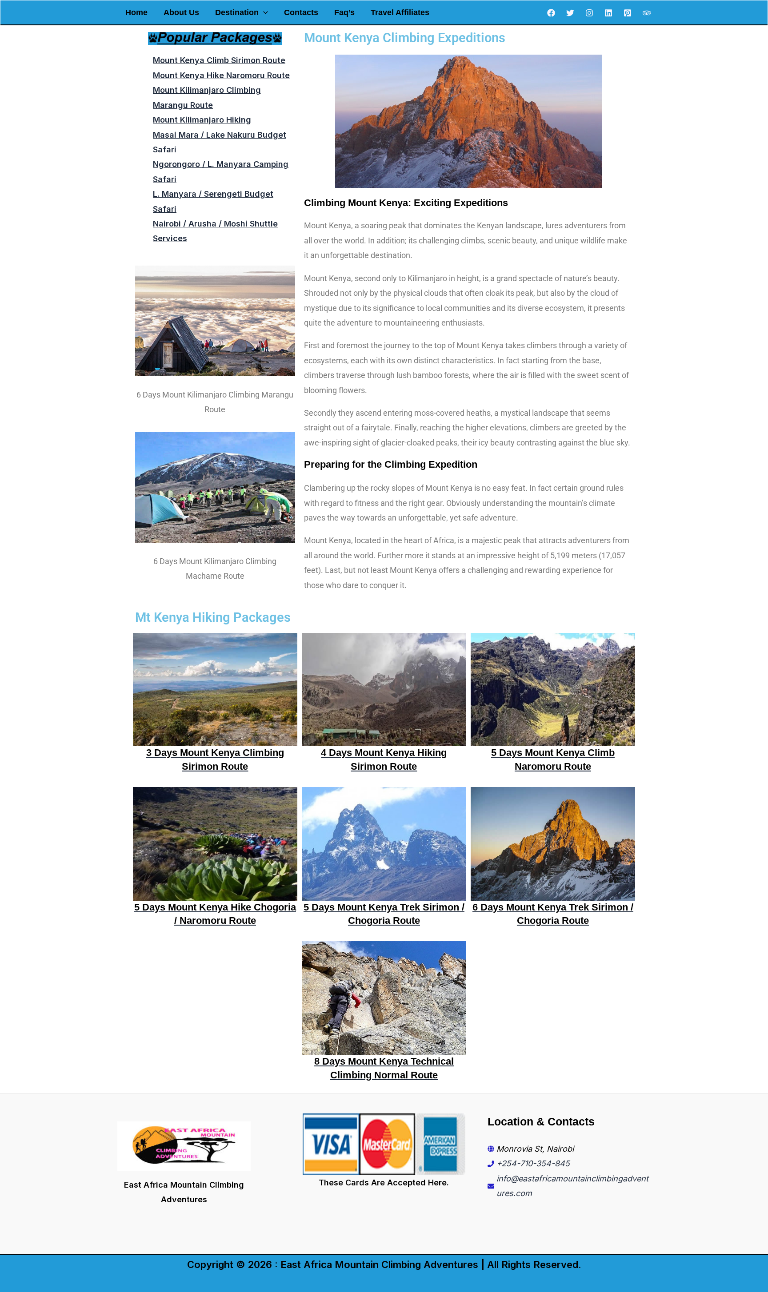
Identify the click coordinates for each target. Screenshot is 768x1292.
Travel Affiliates (400, 12)
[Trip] (647, 13)
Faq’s (344, 12)
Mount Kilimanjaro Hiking (202, 119)
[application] (263, 12)
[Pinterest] (628, 13)
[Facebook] (551, 13)
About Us (181, 12)
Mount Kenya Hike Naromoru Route (221, 75)
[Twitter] (570, 13)
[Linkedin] (608, 13)
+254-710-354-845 (533, 1163)
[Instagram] (589, 13)
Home (136, 12)
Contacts (301, 12)
